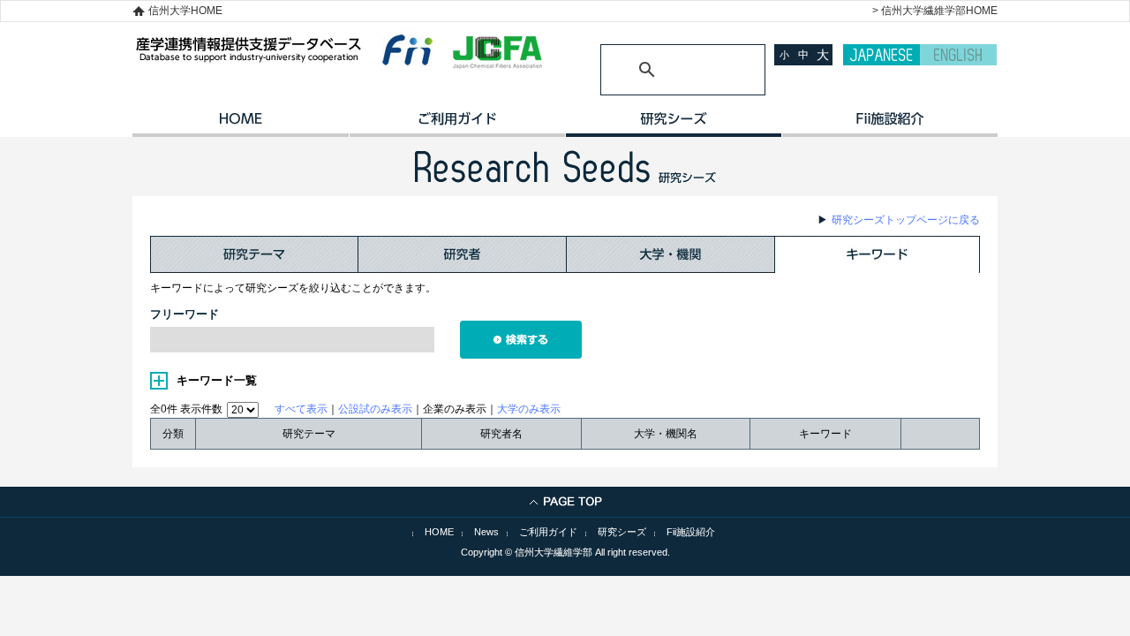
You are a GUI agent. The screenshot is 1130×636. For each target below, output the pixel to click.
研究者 (462, 254)
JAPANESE (881, 54)
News (486, 531)
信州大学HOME (185, 10)
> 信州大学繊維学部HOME (935, 10)
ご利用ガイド (457, 124)
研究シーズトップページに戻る (906, 220)
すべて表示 (301, 409)
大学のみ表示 (529, 409)
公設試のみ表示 (375, 409)
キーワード (877, 254)
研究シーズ (673, 124)
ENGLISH (958, 54)
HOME (240, 124)
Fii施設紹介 (691, 531)
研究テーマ (254, 254)
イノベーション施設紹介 (889, 124)
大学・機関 (671, 254)
